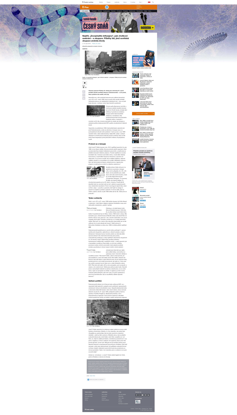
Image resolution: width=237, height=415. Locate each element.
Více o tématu (136, 118)
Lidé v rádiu (121, 398)
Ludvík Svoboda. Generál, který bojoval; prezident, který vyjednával (147, 141)
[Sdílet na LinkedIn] (83, 98)
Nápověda (120, 396)
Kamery (138, 8)
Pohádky (135, 60)
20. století (85, 11)
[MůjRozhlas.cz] (84, 49)
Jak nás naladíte (122, 394)
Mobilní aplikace (105, 400)
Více (150, 11)
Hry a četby (135, 57)
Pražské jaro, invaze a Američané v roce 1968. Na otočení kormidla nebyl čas (147, 128)
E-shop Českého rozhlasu (140, 147)
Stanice (125, 2)
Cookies (132, 408)
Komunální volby (88, 396)
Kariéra (120, 400)
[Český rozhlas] (87, 2)
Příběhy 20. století (96, 43)
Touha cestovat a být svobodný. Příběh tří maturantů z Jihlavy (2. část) (146, 76)
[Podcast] (83, 87)
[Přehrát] (84, 83)
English (150, 408)
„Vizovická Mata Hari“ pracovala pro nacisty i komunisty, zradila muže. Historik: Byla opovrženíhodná (147, 104)
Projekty (125, 11)
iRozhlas (101, 2)
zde (90, 227)
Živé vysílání (136, 62)
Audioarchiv (139, 7)
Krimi (141, 57)
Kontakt (120, 401)
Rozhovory (132, 11)
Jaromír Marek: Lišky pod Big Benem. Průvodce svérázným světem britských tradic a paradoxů (147, 83)
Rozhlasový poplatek (123, 403)
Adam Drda (92, 375)
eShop (86, 400)
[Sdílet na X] (83, 95)
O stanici (119, 11)
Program (108, 2)
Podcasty (104, 398)
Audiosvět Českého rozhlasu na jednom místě (141, 67)
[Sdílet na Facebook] (83, 91)
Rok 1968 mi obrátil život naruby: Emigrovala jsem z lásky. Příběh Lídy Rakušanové (146, 122)
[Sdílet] (86, 87)
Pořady (100, 11)
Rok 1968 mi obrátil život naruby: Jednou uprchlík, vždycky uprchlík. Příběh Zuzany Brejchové (146, 134)
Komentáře (140, 11)
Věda (145, 11)
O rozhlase (133, 2)
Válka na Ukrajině (89, 394)
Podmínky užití (145, 408)
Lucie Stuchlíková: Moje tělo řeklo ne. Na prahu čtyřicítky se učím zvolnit (146, 90)
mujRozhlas (117, 2)
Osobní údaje (138, 408)
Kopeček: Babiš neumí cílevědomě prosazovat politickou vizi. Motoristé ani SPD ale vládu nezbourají (146, 96)
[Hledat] (153, 2)
